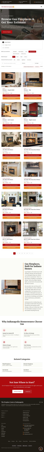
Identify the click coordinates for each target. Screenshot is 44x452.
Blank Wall (14, 51)
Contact (20, 441)
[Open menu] (41, 6)
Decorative (29, 59)
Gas (13, 56)
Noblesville (3, 433)
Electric (25, 56)
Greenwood (3, 431)
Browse (5, 15)
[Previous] (12, 253)
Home (2, 15)
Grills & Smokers (26, 419)
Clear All (41, 66)
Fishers (2, 430)
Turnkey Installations (26, 415)
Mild (14, 59)
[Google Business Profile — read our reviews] (42, 402)
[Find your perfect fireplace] (41, 449)
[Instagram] (40, 402)
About (9, 441)
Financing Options (26, 420)
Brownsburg (3, 426)
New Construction (16, 53)
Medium (18, 59)
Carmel (2, 428)
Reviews (13, 441)
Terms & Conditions (32, 441)
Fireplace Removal (32, 51)
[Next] (32, 253)
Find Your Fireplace (7, 32)
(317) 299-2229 (30, 2)
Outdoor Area (23, 53)
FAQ (16, 441)
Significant (23, 59)
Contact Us (28, 391)
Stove (26, 51)
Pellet (21, 56)
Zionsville (3, 436)
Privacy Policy (25, 441)
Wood (17, 56)
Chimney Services (26, 412)
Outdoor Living (25, 417)
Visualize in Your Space (11, 98)
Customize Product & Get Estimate (11, 95)
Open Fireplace (21, 51)
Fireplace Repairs (26, 414)
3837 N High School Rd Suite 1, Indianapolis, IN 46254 (7, 2)
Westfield (3, 434)
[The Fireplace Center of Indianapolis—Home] (7, 7)
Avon (2, 425)
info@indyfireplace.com (39, 2)
